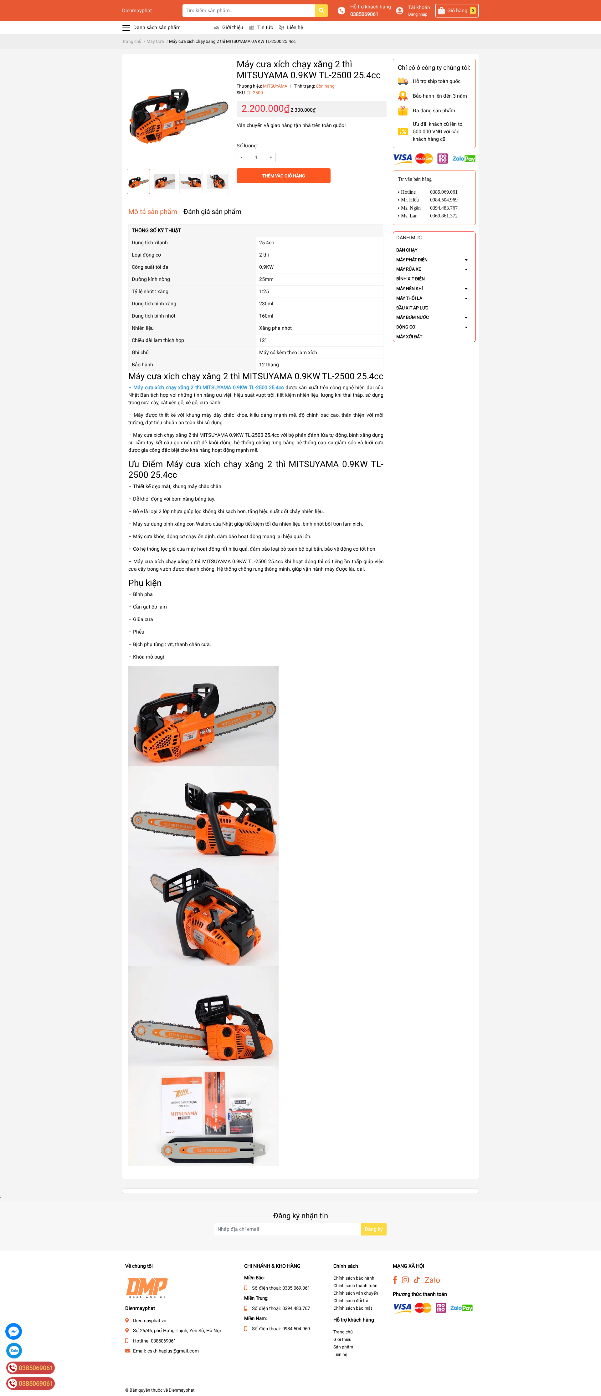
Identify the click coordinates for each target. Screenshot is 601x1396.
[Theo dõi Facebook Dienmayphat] (395, 1280)
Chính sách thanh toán (355, 1285)
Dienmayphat (137, 10)
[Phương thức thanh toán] (434, 159)
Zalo (432, 1280)
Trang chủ (343, 1331)
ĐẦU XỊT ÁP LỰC (412, 307)
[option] (177, 111)
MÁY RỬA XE (408, 269)
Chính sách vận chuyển (355, 1293)
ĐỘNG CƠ (405, 326)
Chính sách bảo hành (353, 1278)
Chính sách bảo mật (352, 1308)
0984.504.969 (296, 1329)
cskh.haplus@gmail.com (173, 1351)
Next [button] (223, 181)
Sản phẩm (343, 1346)
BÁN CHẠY (406, 249)
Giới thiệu (232, 27)
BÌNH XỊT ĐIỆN (410, 278)
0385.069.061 (296, 1288)
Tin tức (265, 27)
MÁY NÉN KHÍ (409, 288)
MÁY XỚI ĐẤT (409, 336)
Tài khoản (419, 7)
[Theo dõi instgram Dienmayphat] (405, 1280)
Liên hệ (295, 27)
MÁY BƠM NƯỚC (412, 317)
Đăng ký (374, 1229)
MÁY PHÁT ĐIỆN (412, 259)
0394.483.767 (296, 1308)
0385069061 (364, 14)
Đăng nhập (417, 14)
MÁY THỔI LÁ (409, 298)
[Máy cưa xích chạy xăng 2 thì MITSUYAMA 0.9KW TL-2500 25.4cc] (177, 111)
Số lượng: (247, 146)
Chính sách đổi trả (350, 1300)
